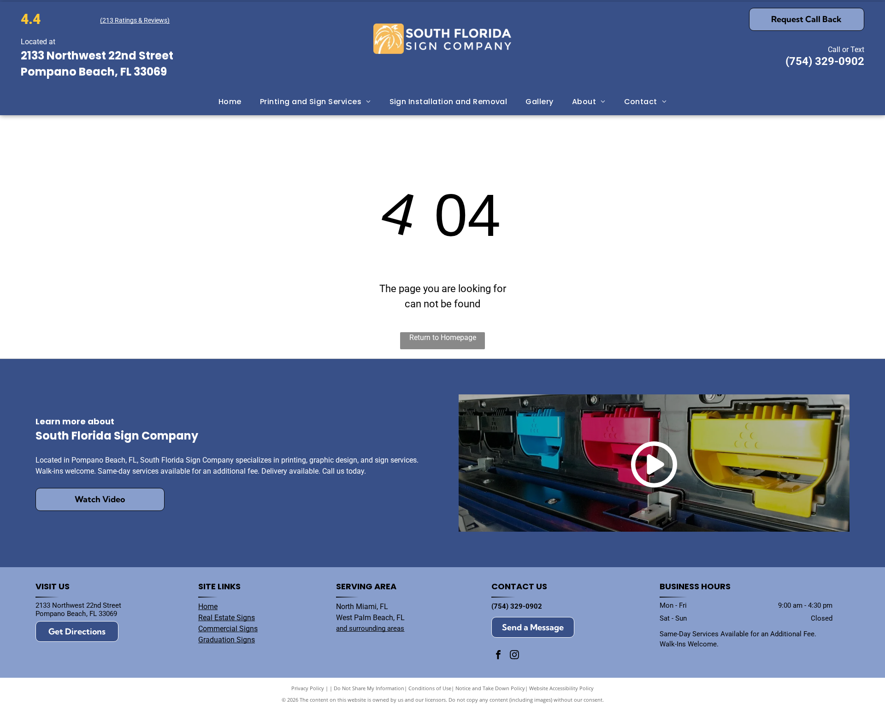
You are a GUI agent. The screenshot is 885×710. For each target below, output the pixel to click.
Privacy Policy (307, 688)
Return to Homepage (442, 337)
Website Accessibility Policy (561, 688)
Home (208, 606)
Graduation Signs (226, 639)
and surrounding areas (370, 628)
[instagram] (514, 656)
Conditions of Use (429, 688)
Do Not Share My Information (369, 688)
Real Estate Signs (226, 617)
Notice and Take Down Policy (490, 688)
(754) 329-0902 (824, 61)
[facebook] (498, 656)
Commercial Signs (228, 628)
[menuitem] (230, 101)
